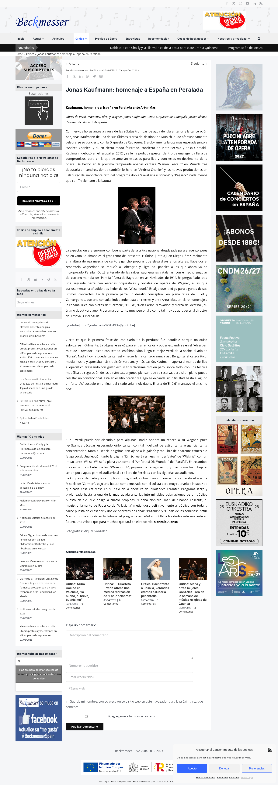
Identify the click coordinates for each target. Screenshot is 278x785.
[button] (270, 750)
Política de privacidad (228, 777)
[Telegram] (48, 279)
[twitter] (233, 3)
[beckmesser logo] (42, 14)
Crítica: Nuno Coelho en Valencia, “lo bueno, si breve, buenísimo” (77, 592)
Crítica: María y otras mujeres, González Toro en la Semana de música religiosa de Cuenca (193, 594)
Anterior (75, 63)
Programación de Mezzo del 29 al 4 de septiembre (229, 48)
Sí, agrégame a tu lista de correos (131, 716)
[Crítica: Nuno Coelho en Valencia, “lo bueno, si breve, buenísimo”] (80, 560)
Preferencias (257, 768)
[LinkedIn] (35, 279)
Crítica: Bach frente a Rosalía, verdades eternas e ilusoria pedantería (155, 590)
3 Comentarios (187, 609)
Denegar (224, 768)
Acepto (192, 768)
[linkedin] (254, 3)
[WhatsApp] (42, 279)
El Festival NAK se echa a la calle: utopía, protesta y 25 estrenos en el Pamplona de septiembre (38, 631)
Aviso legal (104, 781)
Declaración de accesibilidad (165, 781)
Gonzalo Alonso (79, 70)
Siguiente (197, 63)
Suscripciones (39, 94)
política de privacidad (32, 214)
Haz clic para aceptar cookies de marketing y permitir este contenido (38, 674)
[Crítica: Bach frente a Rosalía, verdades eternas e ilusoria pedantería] (155, 560)
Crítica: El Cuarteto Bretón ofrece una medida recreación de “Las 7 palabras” (117, 590)
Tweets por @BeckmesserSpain (38, 674)
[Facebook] (22, 279)
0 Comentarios (74, 605)
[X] (28, 279)
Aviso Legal (247, 777)
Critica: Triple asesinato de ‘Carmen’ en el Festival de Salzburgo (36, 405)
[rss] (260, 3)
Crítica (135, 70)
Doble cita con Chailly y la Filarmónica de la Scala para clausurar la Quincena (129, 48)
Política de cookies (205, 777)
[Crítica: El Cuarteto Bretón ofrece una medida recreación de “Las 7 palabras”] (117, 560)
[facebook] (226, 3)
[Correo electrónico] (55, 279)
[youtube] (247, 3)
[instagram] (240, 3)
